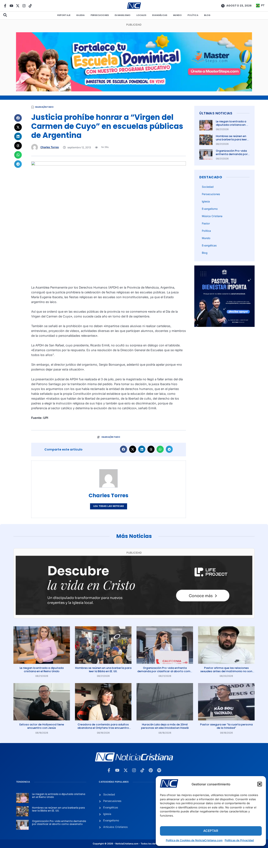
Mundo (177, 15)
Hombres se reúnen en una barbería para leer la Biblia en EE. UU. (231, 139)
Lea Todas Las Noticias (108, 506)
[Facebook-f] (5, 6)
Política (193, 15)
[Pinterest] (151, 770)
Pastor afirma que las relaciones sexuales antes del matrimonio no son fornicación (226, 671)
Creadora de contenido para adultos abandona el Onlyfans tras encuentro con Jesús (103, 728)
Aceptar (210, 831)
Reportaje (63, 15)
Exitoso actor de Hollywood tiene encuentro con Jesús (41, 726)
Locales (141, 15)
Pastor (206, 223)
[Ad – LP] (134, 614)
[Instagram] (24, 6)
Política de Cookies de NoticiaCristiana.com (194, 840)
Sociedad (208, 186)
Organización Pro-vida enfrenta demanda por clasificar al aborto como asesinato (232, 156)
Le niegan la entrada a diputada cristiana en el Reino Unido (232, 125)
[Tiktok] (30, 6)
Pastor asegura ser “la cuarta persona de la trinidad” (226, 726)
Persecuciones (100, 15)
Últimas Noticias (215, 113)
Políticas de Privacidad (239, 840)
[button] (260, 784)
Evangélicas (159, 15)
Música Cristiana (212, 216)
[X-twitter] (17, 6)
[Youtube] (11, 6)
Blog (207, 15)
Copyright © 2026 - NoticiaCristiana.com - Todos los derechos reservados (134, 843)
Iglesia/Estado (44, 107)
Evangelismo (122, 15)
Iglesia (80, 15)
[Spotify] (159, 770)
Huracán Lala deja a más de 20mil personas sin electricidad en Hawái (165, 726)
